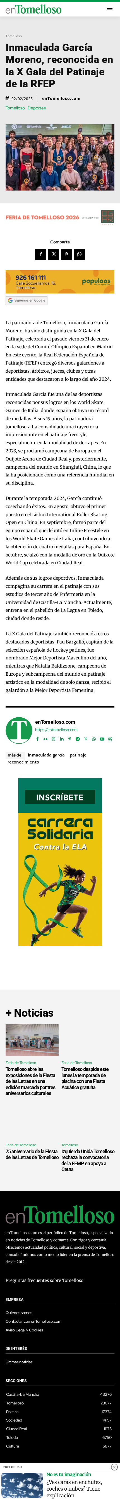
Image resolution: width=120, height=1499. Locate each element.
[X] (53, 254)
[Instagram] (53, 738)
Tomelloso (14, 36)
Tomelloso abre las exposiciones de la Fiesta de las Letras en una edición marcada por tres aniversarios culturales (30, 1081)
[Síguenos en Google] (26, 310)
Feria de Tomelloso (21, 1062)
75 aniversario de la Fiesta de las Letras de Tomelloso (32, 1154)
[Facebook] (40, 254)
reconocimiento (23, 762)
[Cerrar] (114, 1467)
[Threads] (110, 738)
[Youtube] (102, 738)
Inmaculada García (46, 755)
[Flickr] (45, 738)
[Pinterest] (66, 254)
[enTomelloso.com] (19, 730)
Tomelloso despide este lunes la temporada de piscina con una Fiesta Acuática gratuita (85, 1078)
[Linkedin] (61, 738)
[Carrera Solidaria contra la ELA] (60, 944)
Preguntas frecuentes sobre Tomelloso (44, 1280)
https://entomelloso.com (56, 729)
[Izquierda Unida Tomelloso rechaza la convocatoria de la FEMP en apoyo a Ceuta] (87, 1122)
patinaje (78, 755)
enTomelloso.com (61, 98)
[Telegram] (78, 738)
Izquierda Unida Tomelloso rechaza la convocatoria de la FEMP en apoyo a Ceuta (87, 1160)
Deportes (37, 108)
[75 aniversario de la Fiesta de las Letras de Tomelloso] (32, 1122)
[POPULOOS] (60, 292)
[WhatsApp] (79, 254)
